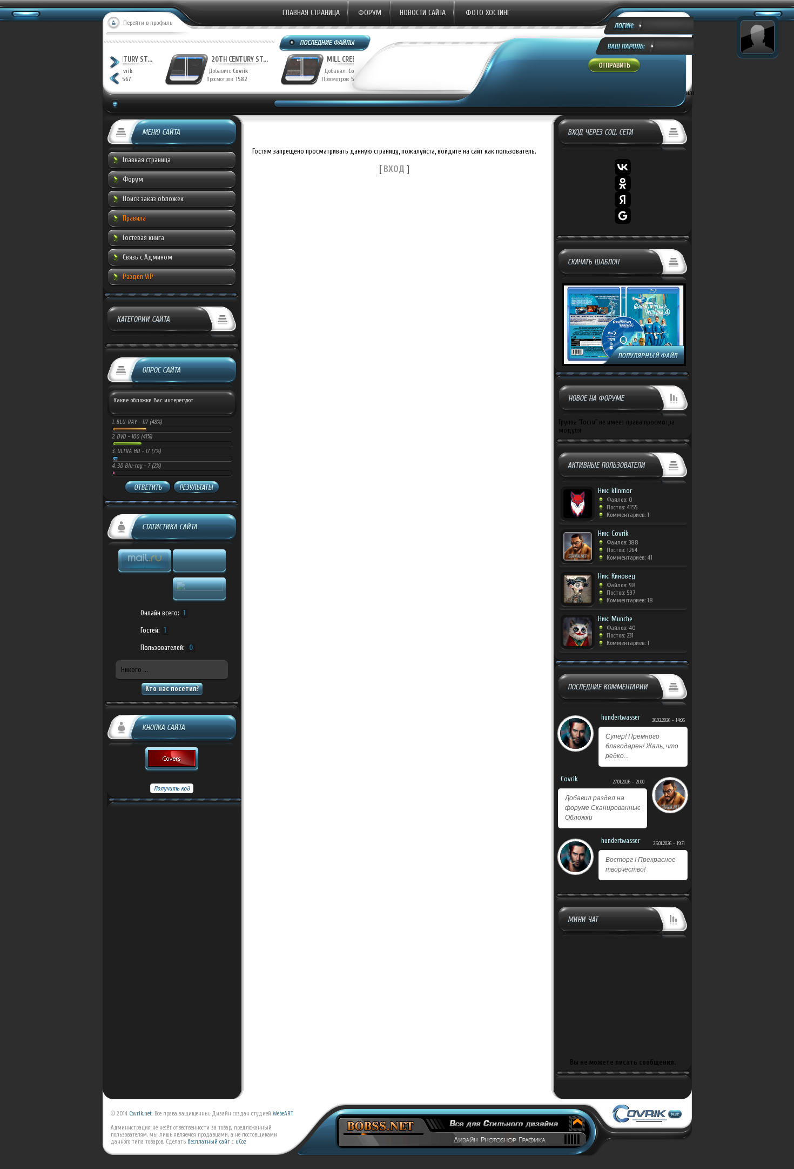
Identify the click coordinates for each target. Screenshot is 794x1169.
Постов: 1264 (622, 550)
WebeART (283, 1113)
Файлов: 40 (621, 628)
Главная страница (311, 12)
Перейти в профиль (147, 22)
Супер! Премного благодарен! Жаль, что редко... (641, 746)
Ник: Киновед (617, 576)
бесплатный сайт (208, 1141)
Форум (369, 12)
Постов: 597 (621, 592)
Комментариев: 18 (630, 600)
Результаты (196, 487)
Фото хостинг (488, 12)
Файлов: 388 (622, 542)
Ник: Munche (615, 619)
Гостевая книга (143, 238)
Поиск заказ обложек (153, 199)
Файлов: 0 (619, 499)
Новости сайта (423, 12)
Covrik (203, 71)
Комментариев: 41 (629, 557)
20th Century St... (200, 59)
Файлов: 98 (621, 585)
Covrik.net (140, 1113)
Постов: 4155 (622, 507)
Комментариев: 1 (628, 515)
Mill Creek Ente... (314, 59)
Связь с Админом (147, 257)
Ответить (148, 487)
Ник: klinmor (615, 491)
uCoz (240, 1141)
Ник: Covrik (613, 533)
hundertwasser (620, 717)
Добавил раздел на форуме (603, 807)
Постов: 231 (620, 635)
